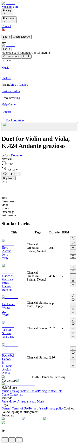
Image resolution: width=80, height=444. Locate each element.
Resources (9, 18)
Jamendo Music (34, 401)
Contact (6, 26)
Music (5, 6)
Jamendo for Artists (13, 401)
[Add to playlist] (11, 174)
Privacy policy (55, 408)
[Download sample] (18, 174)
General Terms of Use (15, 408)
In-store (13, 6)
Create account (21, 36)
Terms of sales (37, 408)
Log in (6, 36)
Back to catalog (15, 120)
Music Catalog (10, 391)
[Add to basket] (73, 256)
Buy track (8, 178)
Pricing (7, 10)
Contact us (16, 394)
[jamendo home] (8, 3)
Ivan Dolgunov (14, 155)
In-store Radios (28, 391)
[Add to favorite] (5, 174)
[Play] (40, 126)
